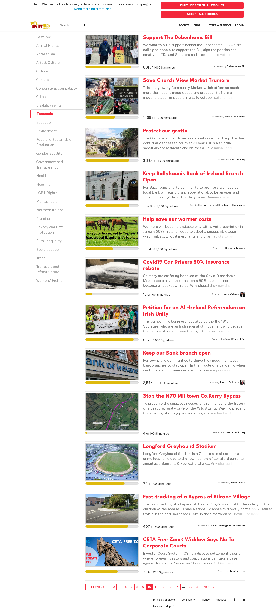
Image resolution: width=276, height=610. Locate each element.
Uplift (171, 606)
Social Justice (47, 249)
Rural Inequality (49, 241)
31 (198, 587)
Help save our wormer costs (177, 219)
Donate (184, 25)
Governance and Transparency (49, 164)
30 (190, 587)
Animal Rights (47, 45)
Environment (46, 131)
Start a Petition (220, 25)
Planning (43, 218)
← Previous (95, 587)
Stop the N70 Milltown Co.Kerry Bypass (192, 396)
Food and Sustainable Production (53, 142)
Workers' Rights (49, 280)
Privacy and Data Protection (50, 229)
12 (162, 587)
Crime (41, 97)
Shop (197, 25)
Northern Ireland (49, 210)
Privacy (205, 599)
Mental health (47, 201)
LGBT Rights (46, 193)
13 (170, 587)
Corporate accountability (56, 88)
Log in (239, 25)
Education (44, 122)
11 (156, 587)
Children (43, 71)
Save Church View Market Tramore (186, 80)
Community (188, 599)
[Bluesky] (244, 600)
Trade (41, 258)
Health (41, 176)
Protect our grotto (165, 131)
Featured (43, 37)
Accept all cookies (202, 14)
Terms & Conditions (164, 599)
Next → (209, 587)
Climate (42, 80)
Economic (45, 114)
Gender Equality (49, 153)
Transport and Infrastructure (47, 269)
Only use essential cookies (202, 5)
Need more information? (92, 9)
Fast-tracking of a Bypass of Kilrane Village (196, 497)
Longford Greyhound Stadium (180, 446)
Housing (43, 184)
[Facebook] (234, 600)
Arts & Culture (48, 62)
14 (177, 587)
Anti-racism (45, 54)
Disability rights (49, 105)
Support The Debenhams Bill (178, 37)
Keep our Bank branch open (177, 353)
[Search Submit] (85, 25)
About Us (221, 599)
